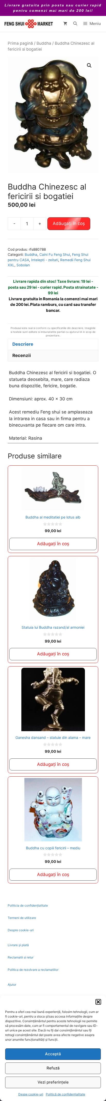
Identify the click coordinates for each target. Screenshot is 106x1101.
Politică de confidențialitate (65, 1094)
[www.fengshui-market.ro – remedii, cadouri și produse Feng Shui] (28, 23)
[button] (98, 1001)
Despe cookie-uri (30, 1094)
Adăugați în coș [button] (53, 543)
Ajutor (12, 984)
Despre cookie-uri (21, 930)
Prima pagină (20, 43)
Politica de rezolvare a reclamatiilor (33, 970)
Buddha (44, 43)
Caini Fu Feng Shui (54, 254)
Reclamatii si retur (20, 957)
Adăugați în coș (69, 223)
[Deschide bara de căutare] (75, 23)
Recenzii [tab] (21, 355)
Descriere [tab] (22, 344)
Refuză (53, 1068)
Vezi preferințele (53, 1082)
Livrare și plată (18, 945)
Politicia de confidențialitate (28, 905)
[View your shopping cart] (65, 23)
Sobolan (23, 265)
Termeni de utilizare (22, 918)
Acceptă (53, 1053)
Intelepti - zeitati (44, 260)
